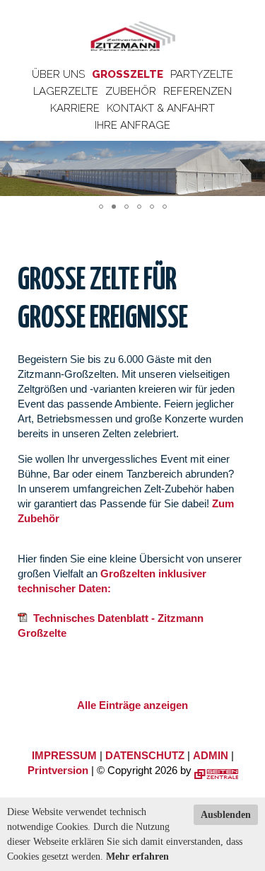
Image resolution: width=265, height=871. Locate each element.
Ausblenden (226, 814)
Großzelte (127, 74)
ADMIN (210, 755)
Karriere (75, 108)
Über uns (58, 74)
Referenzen (197, 91)
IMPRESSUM (64, 755)
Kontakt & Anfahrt (161, 108)
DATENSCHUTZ (144, 755)
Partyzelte (201, 74)
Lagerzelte (65, 91)
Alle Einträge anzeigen (132, 705)
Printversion (58, 770)
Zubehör (130, 91)
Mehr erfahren (137, 856)
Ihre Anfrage (132, 125)
